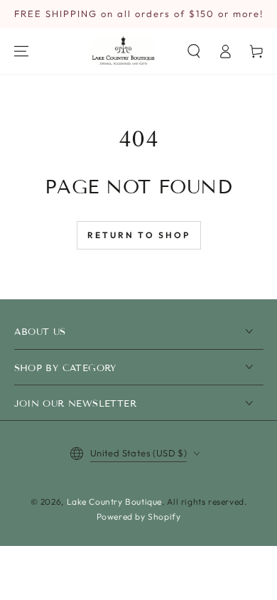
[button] (194, 51)
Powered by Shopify (139, 516)
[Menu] (21, 51)
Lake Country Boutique (115, 501)
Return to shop (138, 235)
